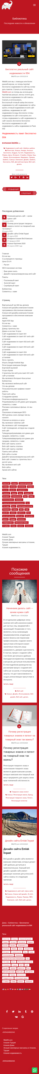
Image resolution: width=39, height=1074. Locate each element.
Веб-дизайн (29, 516)
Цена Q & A (6, 261)
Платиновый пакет (11, 280)
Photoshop (6, 509)
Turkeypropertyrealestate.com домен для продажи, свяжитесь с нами (18, 434)
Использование (14, 157)
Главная (5, 253)
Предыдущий (13, 189)
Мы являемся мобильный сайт (14, 383)
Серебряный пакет (11, 285)
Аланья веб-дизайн (26, 483)
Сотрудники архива (10, 396)
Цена (10, 155)
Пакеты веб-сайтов (10, 451)
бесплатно (7, 162)
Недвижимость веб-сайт (14, 148)
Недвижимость (29, 153)
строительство (16, 496)
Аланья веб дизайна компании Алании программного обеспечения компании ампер (17, 315)
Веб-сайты (6, 467)
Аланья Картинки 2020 (16, 243)
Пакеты (5, 277)
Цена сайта (29, 891)
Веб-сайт (32, 162)
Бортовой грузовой (10, 368)
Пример (32, 157)
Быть (13, 506)
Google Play (28, 493)
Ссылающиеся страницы (12, 258)
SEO (21, 509)
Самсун (12, 159)
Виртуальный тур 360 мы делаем (15, 305)
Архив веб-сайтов (9, 470)
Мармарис (24, 157)
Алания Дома (7, 539)
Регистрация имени (21, 522)
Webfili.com (6, 92)
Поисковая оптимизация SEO (14, 412)
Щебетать (21, 513)
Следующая (26, 193)
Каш (34, 155)
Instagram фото (8, 522)
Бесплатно (7, 153)
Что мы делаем (8, 386)
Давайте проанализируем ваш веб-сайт (20, 274)
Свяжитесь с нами (9, 291)
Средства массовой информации (13, 503)
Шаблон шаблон (29, 148)
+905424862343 (8, 1061)
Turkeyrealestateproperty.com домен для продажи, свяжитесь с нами (18, 439)
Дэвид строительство (10, 328)
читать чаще (8, 684)
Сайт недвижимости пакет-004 (14, 352)
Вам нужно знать (10, 271)
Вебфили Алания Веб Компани (19, 238)
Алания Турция (8, 537)
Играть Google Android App (13, 362)
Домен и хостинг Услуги (11, 331)
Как (28, 503)
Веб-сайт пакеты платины (12, 446)
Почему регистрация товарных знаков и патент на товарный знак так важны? (18, 226)
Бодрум (14, 153)
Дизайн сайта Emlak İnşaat (18, 233)
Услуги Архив (7, 370)
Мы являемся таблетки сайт (13, 422)
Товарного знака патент (20, 792)
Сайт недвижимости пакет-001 (14, 333)
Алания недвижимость (11, 547)
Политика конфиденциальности (15, 399)
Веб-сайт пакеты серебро (12, 449)
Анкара (23, 150)
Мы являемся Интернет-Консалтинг (16, 378)
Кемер (5, 157)
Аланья (17, 150)
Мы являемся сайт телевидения (15, 425)
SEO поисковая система (12, 268)
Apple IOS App (8, 320)
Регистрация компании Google (14, 365)
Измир (29, 155)
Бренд (30, 795)
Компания (19, 159)
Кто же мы (6, 256)
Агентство (10, 150)
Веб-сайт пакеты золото (11, 443)
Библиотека (7, 289)
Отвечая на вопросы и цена (13, 420)
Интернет (16, 155)
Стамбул (23, 155)
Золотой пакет (9, 283)
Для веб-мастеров (21, 162)
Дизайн (26, 159)
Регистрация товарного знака (16, 798)
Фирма (4, 155)
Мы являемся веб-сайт (11, 464)
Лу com (20, 153)
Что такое (6, 506)
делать (19, 164)
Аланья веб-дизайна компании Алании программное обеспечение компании (17, 308)
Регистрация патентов (25, 506)
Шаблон (5, 159)
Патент (29, 798)
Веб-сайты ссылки (9, 454)
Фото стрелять (8, 360)
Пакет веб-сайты (9, 394)
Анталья (30, 150)
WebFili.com (15, 76)
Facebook (6, 493)
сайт (26, 509)
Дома (4, 922)
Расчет (6, 264)
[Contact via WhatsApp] (34, 1070)
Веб (12, 162)
